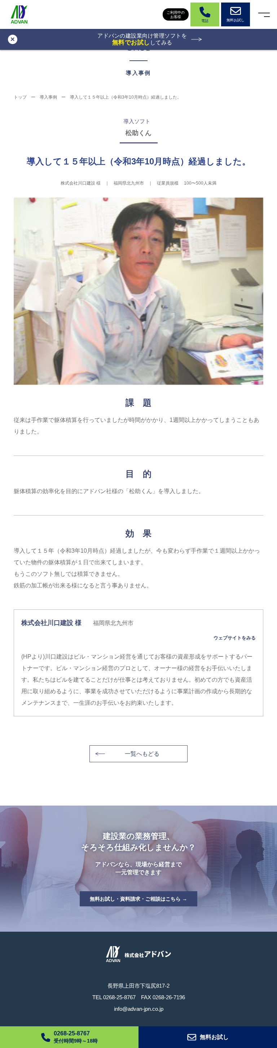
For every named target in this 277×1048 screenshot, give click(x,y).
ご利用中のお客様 (176, 14)
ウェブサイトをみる (234, 638)
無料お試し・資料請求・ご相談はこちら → (138, 899)
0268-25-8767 (119, 997)
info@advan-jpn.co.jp (138, 1009)
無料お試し (214, 1037)
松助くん (138, 133)
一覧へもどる (142, 754)
